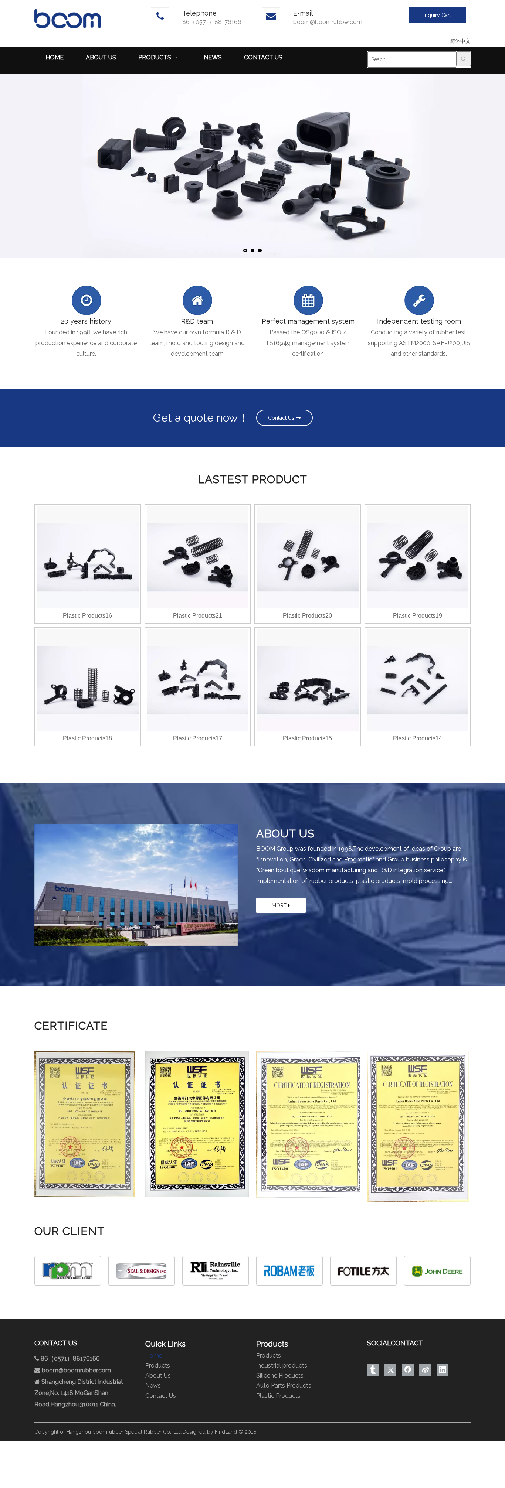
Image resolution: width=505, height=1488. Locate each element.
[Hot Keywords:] (463, 58)
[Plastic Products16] (88, 557)
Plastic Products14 (417, 738)
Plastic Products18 (87, 738)
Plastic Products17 (197, 738)
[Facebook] (408, 1370)
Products (157, 1365)
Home (153, 1355)
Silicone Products (280, 1375)
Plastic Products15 (307, 738)
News (153, 1385)
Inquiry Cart (437, 15)
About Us (158, 1375)
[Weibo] (425, 1370)
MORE (280, 905)
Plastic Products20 (307, 615)
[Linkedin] (442, 1370)
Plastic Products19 (417, 615)
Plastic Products (278, 1395)
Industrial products (281, 1365)
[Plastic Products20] (308, 557)
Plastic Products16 (87, 615)
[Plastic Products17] (198, 680)
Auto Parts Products (283, 1385)
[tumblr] (373, 1370)
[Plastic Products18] (88, 680)
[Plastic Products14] (418, 680)
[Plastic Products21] (198, 557)
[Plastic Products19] (418, 557)
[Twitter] (390, 1370)
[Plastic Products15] (308, 680)
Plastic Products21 (197, 615)
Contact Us (282, 418)
